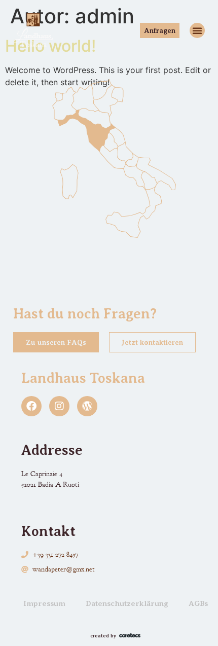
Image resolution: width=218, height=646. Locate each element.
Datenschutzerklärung (127, 603)
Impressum (44, 603)
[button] (197, 30)
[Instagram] (59, 406)
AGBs (198, 603)
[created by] (129, 635)
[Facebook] (31, 406)
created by (103, 635)
